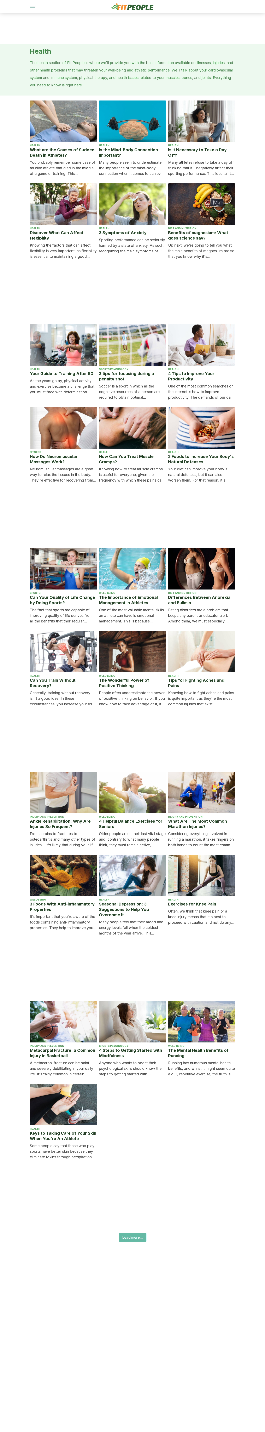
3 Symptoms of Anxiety (123, 232)
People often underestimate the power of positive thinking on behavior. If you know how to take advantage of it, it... (132, 698)
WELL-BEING (107, 592)
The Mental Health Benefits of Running (198, 1053)
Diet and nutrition (182, 228)
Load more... (132, 1237)
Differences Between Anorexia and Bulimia (199, 600)
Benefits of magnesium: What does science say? (198, 235)
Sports (35, 592)
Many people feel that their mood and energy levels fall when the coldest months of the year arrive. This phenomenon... (131, 928)
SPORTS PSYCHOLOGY (113, 369)
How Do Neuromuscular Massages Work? (53, 459)
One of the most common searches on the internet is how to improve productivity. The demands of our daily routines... (201, 392)
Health (35, 145)
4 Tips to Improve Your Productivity (191, 376)
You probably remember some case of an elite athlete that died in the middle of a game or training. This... (62, 168)
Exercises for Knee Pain (192, 904)
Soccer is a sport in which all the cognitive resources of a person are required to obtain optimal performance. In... (129, 392)
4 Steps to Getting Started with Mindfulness (130, 1053)
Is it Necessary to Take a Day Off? (197, 152)
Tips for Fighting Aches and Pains (196, 683)
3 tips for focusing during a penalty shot (126, 376)
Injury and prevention (47, 816)
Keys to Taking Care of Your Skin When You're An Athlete (63, 1136)
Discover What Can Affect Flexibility (56, 235)
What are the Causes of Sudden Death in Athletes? (62, 152)
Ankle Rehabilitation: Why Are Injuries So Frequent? (60, 824)
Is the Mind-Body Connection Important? (128, 152)
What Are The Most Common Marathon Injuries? (197, 824)
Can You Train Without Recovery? (53, 683)
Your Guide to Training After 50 (61, 373)
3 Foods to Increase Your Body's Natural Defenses (201, 459)
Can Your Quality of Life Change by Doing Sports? (62, 600)
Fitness (35, 452)
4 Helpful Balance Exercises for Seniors (130, 824)
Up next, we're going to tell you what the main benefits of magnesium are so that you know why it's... (201, 251)
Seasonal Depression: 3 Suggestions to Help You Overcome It (124, 909)
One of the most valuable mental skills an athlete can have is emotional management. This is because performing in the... (131, 616)
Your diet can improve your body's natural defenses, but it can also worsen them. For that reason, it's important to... (197, 475)
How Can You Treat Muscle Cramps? (126, 459)
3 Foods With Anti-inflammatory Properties (62, 907)
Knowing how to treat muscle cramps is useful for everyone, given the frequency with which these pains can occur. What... (131, 475)
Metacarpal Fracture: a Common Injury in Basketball (62, 1053)
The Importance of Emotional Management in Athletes (128, 600)
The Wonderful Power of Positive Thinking (124, 683)
